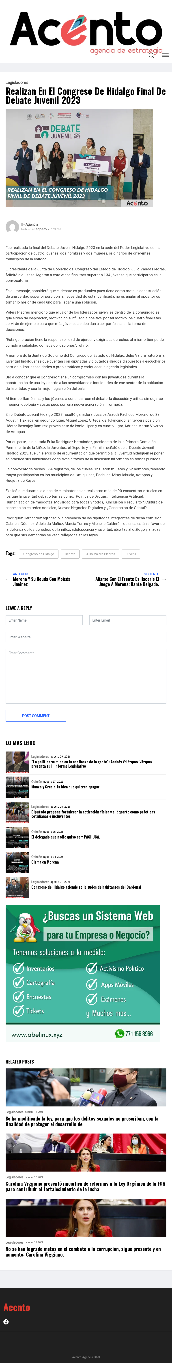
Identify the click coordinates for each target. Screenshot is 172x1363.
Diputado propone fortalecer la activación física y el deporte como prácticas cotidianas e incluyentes (93, 814)
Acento (16, 1306)
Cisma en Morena (45, 862)
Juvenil (131, 554)
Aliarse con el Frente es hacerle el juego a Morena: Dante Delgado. (127, 581)
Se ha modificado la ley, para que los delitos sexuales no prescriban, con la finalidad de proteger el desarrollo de (82, 1121)
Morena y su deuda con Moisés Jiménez (41, 581)
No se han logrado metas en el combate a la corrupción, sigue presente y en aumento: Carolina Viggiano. (83, 1251)
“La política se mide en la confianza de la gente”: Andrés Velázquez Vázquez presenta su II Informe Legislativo (92, 764)
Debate (70, 554)
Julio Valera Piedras (100, 554)
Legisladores (17, 82)
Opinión (36, 781)
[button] (165, 56)
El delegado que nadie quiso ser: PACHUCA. (65, 837)
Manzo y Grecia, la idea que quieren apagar (65, 787)
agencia (32, 225)
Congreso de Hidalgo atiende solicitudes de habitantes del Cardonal (86, 887)
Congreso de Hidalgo (38, 554)
